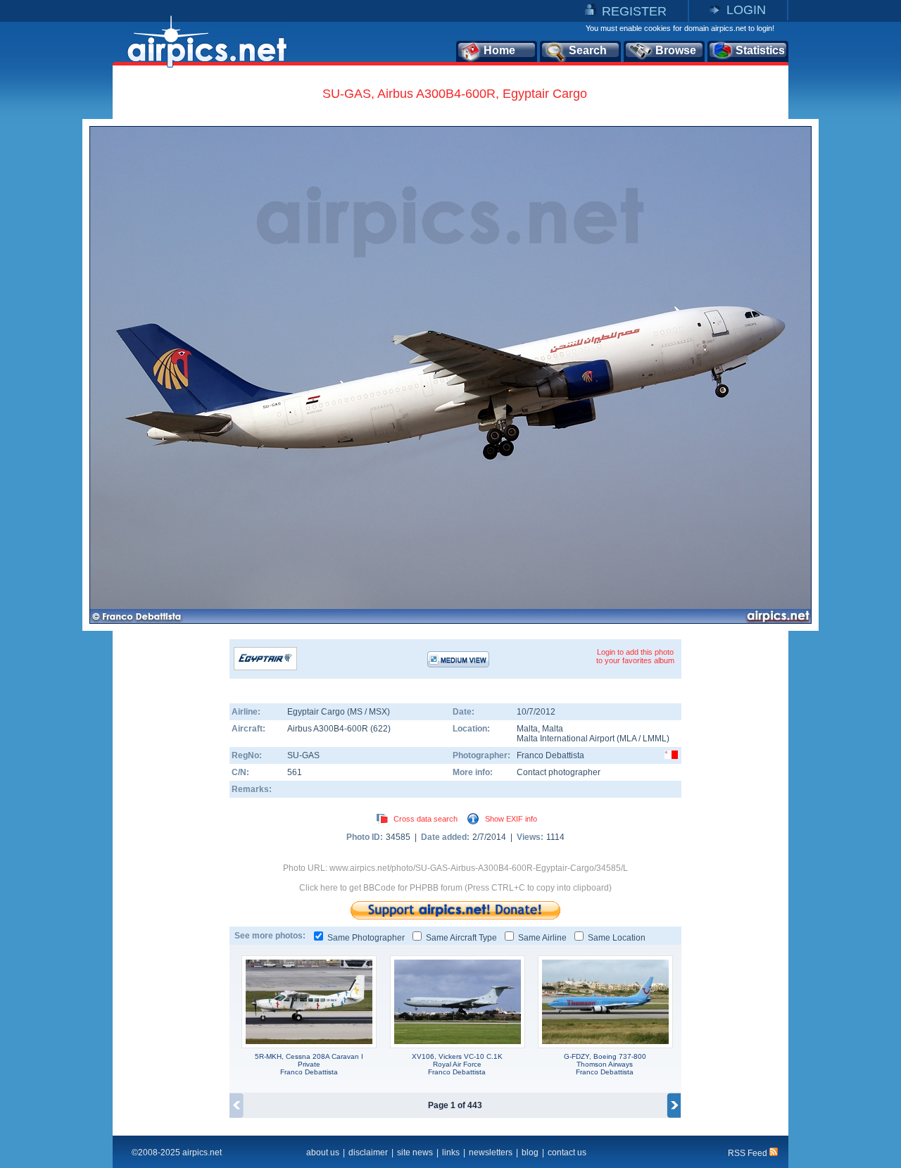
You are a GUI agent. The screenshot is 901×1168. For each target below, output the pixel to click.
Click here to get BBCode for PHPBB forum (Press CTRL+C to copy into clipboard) (455, 888)
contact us (567, 1152)
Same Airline (542, 938)
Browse (675, 50)
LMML (655, 738)
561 (294, 772)
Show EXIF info (511, 819)
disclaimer (368, 1152)
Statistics (760, 50)
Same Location (617, 938)
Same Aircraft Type (461, 938)
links (451, 1152)
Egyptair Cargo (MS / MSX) (338, 712)
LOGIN (746, 10)
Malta (527, 729)
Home (499, 50)
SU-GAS (303, 755)
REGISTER (634, 11)
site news (415, 1152)
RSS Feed (748, 1153)
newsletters (490, 1152)
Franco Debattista (550, 755)
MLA (627, 738)
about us (322, 1152)
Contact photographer (558, 772)
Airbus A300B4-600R (328, 729)
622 (380, 729)
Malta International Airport (566, 738)
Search (588, 50)
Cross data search (425, 819)
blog (530, 1152)
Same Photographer (366, 938)
